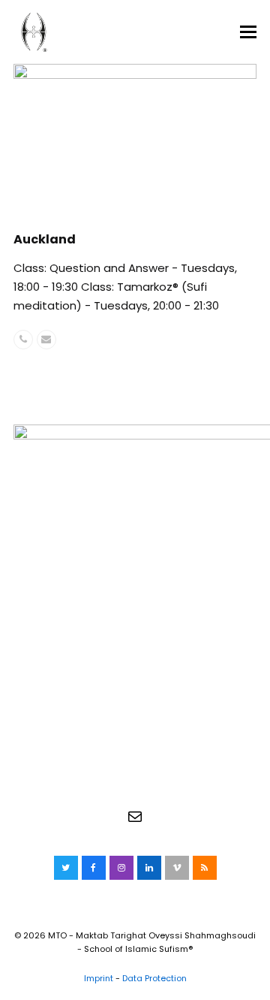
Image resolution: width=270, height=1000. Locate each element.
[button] (248, 32)
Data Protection (154, 978)
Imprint (98, 978)
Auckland (45, 239)
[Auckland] (135, 139)
